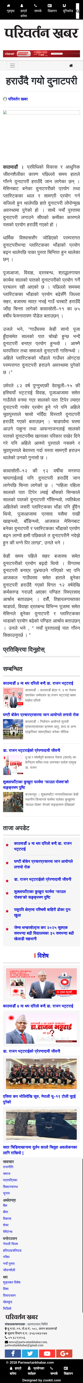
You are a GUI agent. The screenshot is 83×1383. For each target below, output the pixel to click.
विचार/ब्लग (9, 1295)
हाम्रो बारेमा (24, 13)
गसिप (6, 1257)
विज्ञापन (52, 11)
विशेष (43, 955)
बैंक (5, 1206)
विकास (7, 1219)
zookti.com (52, 1380)
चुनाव (6, 1193)
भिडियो (7, 1309)
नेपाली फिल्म (10, 1244)
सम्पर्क (38, 11)
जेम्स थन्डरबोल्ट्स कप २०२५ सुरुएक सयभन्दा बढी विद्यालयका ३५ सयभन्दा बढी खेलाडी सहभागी (44, 933)
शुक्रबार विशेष (11, 1282)
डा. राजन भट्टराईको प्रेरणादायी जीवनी (42, 879)
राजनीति (8, 1167)
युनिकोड (68, 11)
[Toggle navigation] (12, 66)
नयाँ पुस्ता (9, 1264)
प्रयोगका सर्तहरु (36, 1371)
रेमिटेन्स (7, 1232)
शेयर (5, 1225)
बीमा (5, 1212)
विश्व (5, 1289)
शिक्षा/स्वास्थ (10, 1187)
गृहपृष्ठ (11, 11)
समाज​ (6, 1174)
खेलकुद (7, 1302)
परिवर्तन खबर (18, 99)
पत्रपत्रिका (10, 1180)
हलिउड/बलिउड (12, 1250)
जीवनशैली (9, 1270)
